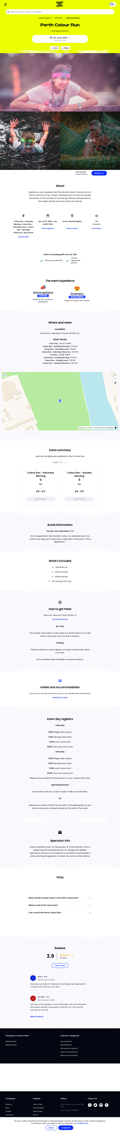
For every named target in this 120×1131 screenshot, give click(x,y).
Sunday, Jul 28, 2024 (60, 354)
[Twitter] (96, 1107)
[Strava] (107, 1107)
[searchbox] (60, 11)
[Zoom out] (115, 378)
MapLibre (82, 428)
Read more (59, 542)
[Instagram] (102, 1107)
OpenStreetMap (100, 428)
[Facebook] (91, 1107)
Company (10, 1098)
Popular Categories (69, 1035)
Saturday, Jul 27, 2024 (60, 343)
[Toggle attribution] (115, 427)
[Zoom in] (115, 375)
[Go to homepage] (60, 4)
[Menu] (22, 4)
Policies (36, 1098)
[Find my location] (115, 383)
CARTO (90, 428)
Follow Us (92, 1098)
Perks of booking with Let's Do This (60, 254)
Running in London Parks (17, 1035)
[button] (60, 401)
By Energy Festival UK (60, 31)
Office (63, 1098)
